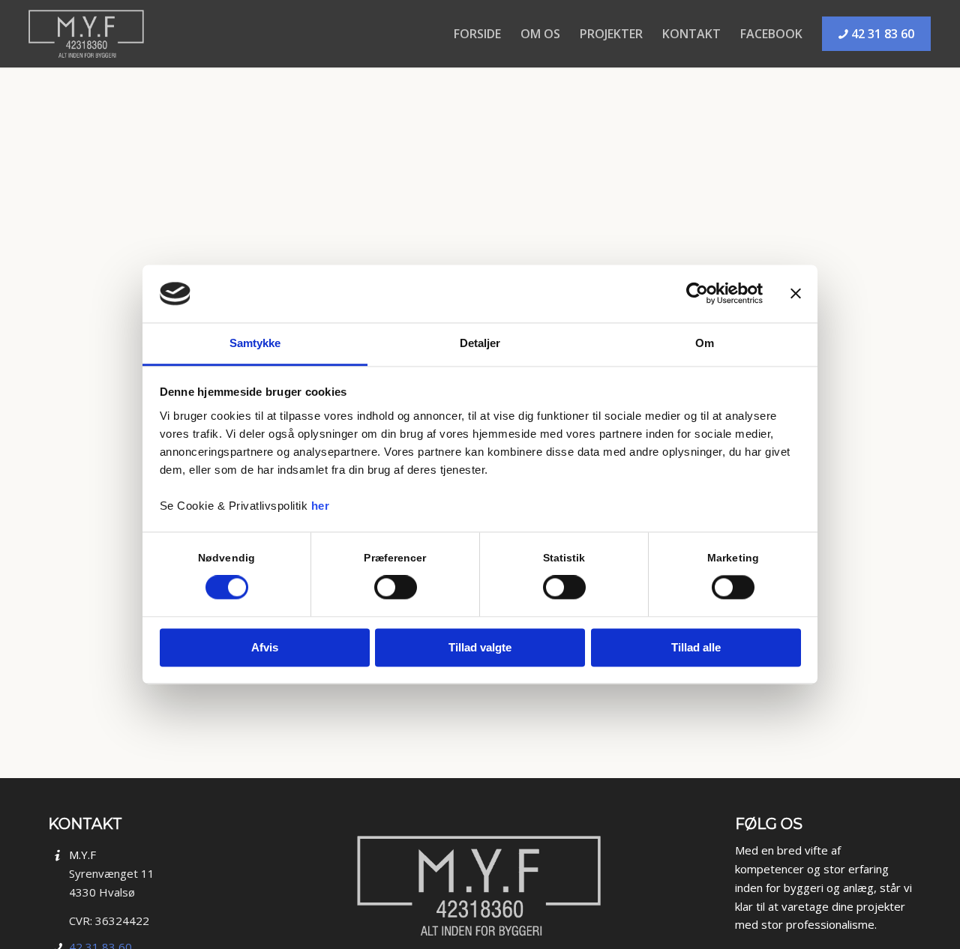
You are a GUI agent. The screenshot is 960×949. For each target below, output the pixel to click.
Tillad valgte (480, 647)
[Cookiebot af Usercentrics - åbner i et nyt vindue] (697, 294)
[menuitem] (477, 26)
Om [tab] (704, 343)
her (320, 505)
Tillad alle (696, 647)
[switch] (395, 588)
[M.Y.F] (87, 33)
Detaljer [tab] (480, 343)
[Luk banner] (795, 294)
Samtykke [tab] (255, 343)
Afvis (264, 647)
